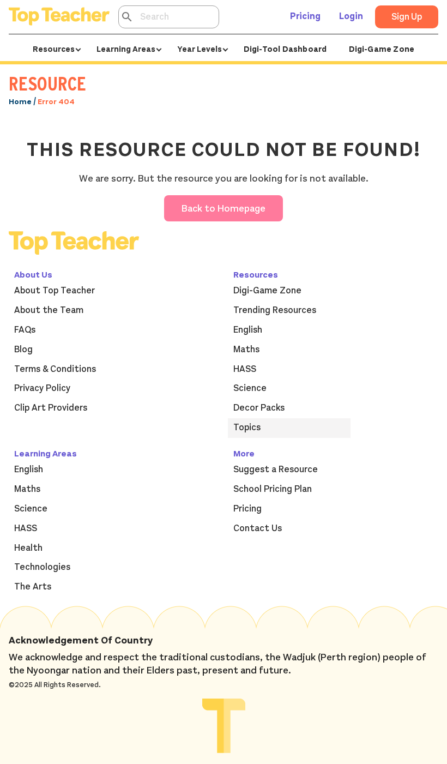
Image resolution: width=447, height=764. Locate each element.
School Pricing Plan (272, 489)
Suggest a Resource (275, 470)
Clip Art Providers (50, 408)
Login (351, 16)
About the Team (48, 310)
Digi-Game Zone (382, 49)
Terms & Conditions (55, 369)
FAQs (24, 330)
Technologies (42, 567)
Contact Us (257, 528)
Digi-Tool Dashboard (285, 49)
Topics (247, 428)
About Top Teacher (54, 291)
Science (250, 388)
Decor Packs (259, 408)
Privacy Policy (42, 388)
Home (20, 102)
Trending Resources (274, 310)
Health (28, 548)
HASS (244, 369)
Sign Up (406, 17)
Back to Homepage (223, 208)
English (247, 330)
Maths (246, 350)
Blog (23, 350)
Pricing (305, 16)
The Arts (32, 587)
